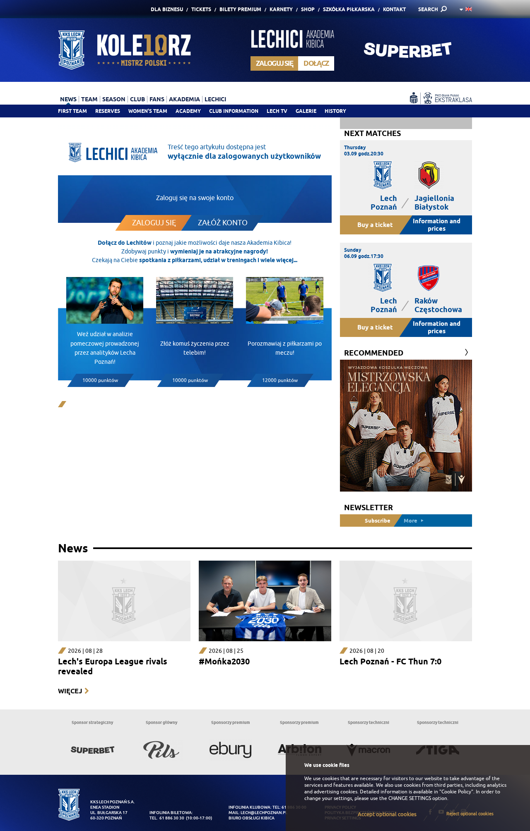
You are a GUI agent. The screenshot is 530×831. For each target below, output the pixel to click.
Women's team (147, 111)
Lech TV (277, 111)
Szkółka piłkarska (349, 9)
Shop (308, 9)
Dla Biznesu (167, 9)
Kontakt (394, 9)
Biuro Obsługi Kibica (252, 818)
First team (72, 111)
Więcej (70, 691)
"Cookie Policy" (456, 791)
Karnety (281, 9)
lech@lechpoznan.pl (264, 812)
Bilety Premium (240, 9)
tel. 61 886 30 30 (166, 818)
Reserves (107, 111)
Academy (188, 111)
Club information (233, 111)
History (335, 111)
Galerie (306, 111)
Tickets (201, 9)
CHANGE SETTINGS (409, 798)
